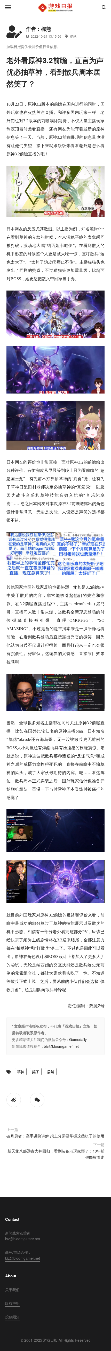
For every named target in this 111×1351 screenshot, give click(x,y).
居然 (50, 1071)
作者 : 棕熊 (38, 28)
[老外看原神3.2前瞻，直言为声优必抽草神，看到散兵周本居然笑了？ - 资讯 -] (55, 7)
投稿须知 (12, 1316)
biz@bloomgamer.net (61, 1046)
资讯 (73, 36)
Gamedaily (78, 1039)
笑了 (35, 1071)
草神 (20, 1071)
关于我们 (12, 1289)
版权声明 (12, 1303)
